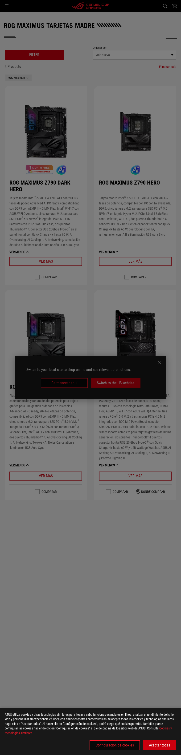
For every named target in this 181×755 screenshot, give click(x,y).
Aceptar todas (159, 745)
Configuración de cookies (115, 745)
